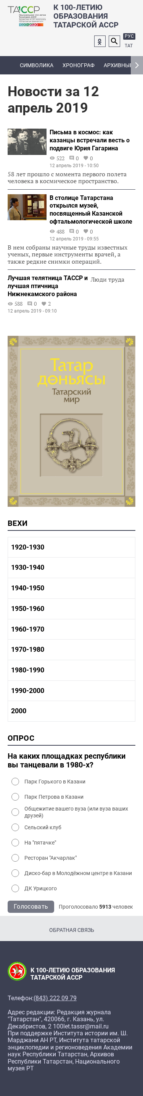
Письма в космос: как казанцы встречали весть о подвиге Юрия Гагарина (90, 140)
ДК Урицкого (40, 888)
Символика (36, 65)
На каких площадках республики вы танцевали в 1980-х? (66, 760)
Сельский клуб (42, 827)
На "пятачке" (40, 843)
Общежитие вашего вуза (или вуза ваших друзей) (76, 812)
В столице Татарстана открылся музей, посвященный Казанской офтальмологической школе (91, 209)
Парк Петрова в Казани (54, 797)
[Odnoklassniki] (100, 41)
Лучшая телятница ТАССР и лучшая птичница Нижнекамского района (48, 286)
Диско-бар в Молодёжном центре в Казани (78, 873)
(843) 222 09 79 (55, 998)
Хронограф (79, 65)
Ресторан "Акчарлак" (50, 858)
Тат (129, 45)
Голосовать (31, 906)
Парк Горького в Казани (54, 781)
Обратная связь (71, 930)
